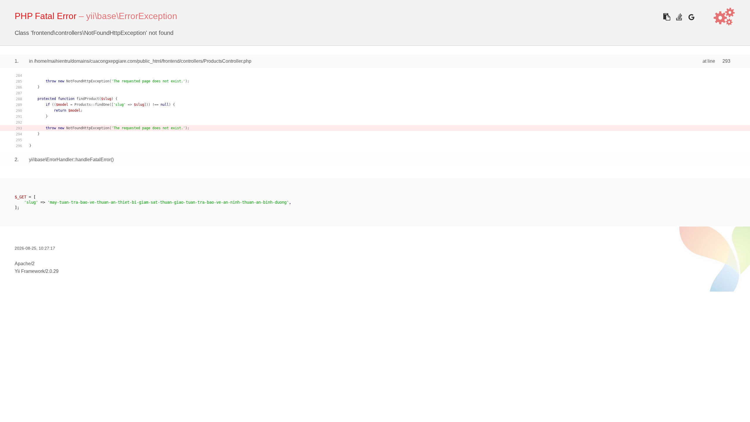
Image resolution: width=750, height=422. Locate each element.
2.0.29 (52, 271)
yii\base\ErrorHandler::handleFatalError (70, 159)
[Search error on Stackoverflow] (679, 17)
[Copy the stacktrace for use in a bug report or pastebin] (667, 17)
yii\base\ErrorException (131, 16)
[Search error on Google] (691, 17)
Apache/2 (25, 263)
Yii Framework (30, 271)
